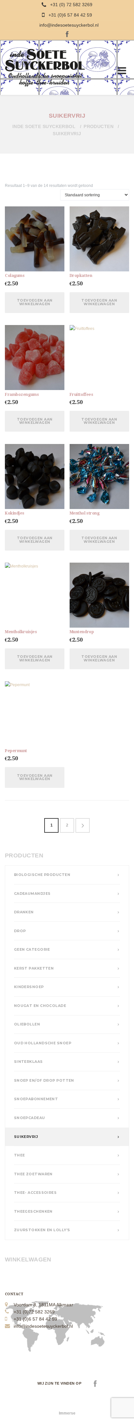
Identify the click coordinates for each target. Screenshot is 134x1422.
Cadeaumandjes (32, 894)
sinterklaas (28, 1062)
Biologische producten (42, 875)
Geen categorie (32, 949)
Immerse (67, 1413)
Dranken (24, 912)
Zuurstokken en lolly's (42, 1230)
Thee (19, 1155)
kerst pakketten (34, 968)
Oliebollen (27, 1024)
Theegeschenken (33, 1211)
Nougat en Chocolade (40, 1006)
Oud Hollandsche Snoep (42, 1043)
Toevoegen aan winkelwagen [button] (35, 302)
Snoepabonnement (36, 1099)
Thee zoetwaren (33, 1174)
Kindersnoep (29, 987)
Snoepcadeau (29, 1118)
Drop (20, 931)
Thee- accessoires (35, 1193)
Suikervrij (26, 1137)
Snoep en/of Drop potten (44, 1080)
